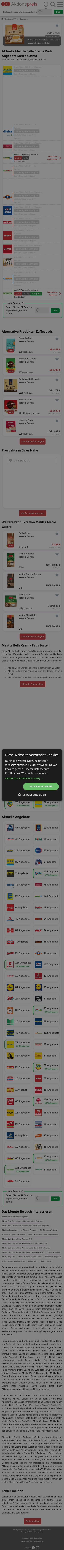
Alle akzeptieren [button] (41, 786)
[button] (32, 778)
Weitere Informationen (34, 773)
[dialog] (32, 775)
